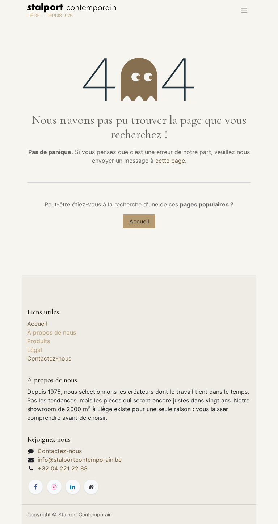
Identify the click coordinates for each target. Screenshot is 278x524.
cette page (170, 160)
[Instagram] (54, 487)
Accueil (139, 221)
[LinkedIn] (73, 487)
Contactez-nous (49, 358)
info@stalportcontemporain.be (80, 459)
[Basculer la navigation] (244, 10)
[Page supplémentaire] (91, 487)
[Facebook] (35, 487)
